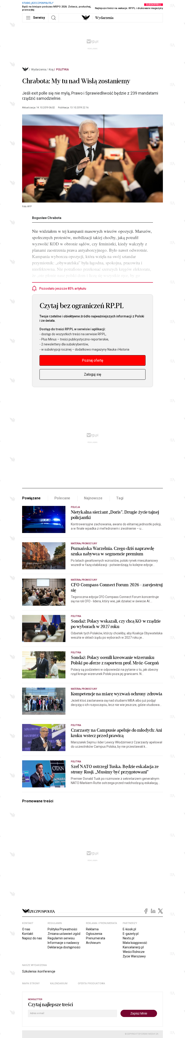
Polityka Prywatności (62, 929)
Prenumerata (95, 938)
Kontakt (27, 934)
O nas (26, 929)
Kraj (51, 69)
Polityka (62, 69)
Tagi (119, 498)
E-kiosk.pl (129, 929)
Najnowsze (93, 498)
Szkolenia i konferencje (38, 971)
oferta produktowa (91, 983)
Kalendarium (58, 983)
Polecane (62, 498)
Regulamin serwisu (61, 938)
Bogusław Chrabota (46, 218)
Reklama (92, 929)
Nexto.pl (128, 938)
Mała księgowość (135, 943)
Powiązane (31, 498)
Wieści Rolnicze (134, 952)
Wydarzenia (104, 18)
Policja (75, 507)
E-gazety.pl (131, 934)
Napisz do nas (32, 938)
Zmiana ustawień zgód (64, 934)
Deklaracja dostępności (64, 947)
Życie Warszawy (134, 956)
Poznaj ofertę (92, 360)
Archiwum (93, 943)
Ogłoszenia (94, 934)
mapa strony (31, 983)
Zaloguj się (92, 374)
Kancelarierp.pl (133, 947)
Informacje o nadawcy (63, 943)
